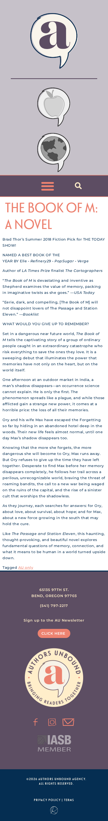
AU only (25, 567)
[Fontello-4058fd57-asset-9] (52, 722)
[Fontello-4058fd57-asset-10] (68, 722)
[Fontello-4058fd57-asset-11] (35, 722)
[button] (47, 185)
